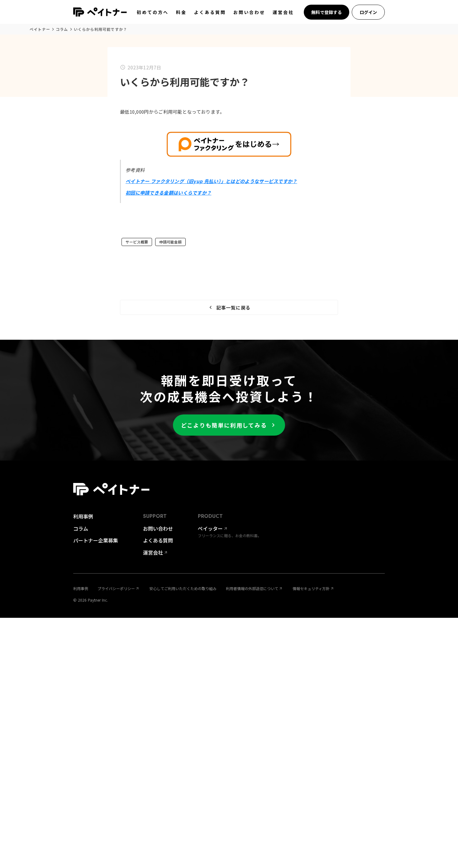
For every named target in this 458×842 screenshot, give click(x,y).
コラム (62, 29)
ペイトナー (40, 29)
